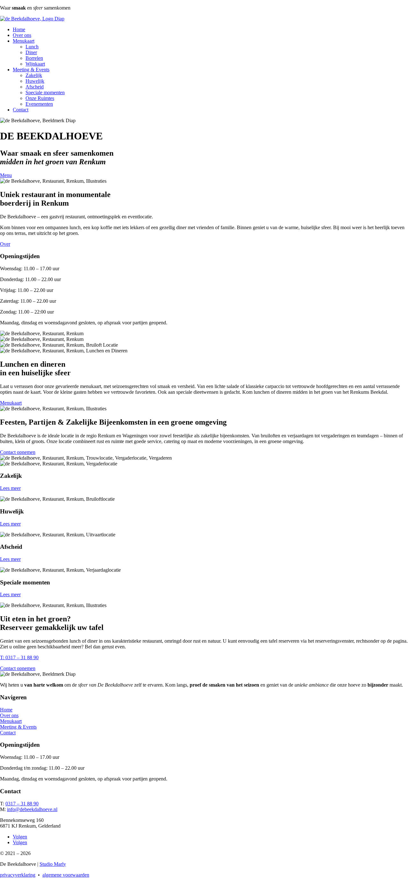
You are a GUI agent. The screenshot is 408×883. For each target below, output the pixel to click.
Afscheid (35, 86)
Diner (31, 52)
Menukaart (23, 41)
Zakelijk (34, 75)
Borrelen (34, 58)
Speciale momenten (45, 92)
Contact (20, 109)
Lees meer (10, 488)
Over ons (22, 35)
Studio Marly (53, 864)
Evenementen (39, 104)
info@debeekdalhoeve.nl (32, 809)
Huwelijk (35, 81)
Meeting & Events (31, 69)
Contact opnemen (17, 452)
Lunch (32, 46)
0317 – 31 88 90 (22, 803)
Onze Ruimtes (40, 98)
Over (5, 244)
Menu (6, 175)
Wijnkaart (35, 64)
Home (19, 29)
